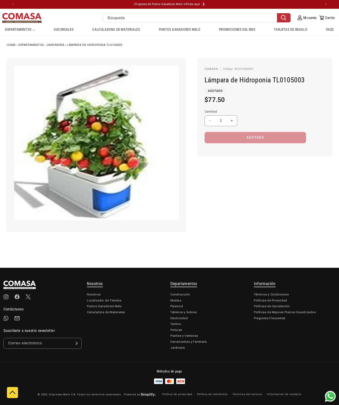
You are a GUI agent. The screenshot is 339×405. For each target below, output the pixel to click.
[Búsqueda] (284, 17)
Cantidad (211, 111)
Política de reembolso (212, 394)
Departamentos (31, 45)
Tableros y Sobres (183, 312)
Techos (175, 324)
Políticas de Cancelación (272, 306)
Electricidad (179, 318)
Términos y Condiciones (271, 294)
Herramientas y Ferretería (188, 341)
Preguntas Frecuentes (269, 318)
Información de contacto (284, 394)
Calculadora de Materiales (106, 312)
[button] (20, 30)
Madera (175, 300)
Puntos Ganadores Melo (104, 306)
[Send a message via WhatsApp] (330, 396)
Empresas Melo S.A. (63, 394)
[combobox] (197, 17)
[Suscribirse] (76, 343)
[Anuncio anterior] (13, 4)
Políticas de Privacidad (270, 300)
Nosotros (94, 294)
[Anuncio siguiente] (326, 4)
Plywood (176, 306)
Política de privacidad (177, 394)
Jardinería (55, 45)
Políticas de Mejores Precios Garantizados (285, 312)
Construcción (180, 294)
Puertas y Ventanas (184, 335)
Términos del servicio (247, 394)
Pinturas (176, 330)
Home (11, 45)
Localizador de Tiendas (104, 300)
